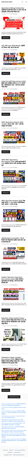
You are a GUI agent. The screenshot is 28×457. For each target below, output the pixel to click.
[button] (22, 2)
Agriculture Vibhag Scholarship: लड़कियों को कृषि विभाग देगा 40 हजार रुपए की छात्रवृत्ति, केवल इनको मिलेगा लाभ (13, 10)
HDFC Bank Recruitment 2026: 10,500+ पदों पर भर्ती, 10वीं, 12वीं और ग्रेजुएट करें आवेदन (12, 124)
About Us (11, 450)
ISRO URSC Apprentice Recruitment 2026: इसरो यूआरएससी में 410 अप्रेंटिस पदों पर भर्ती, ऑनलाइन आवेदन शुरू (13, 162)
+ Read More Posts (14, 397)
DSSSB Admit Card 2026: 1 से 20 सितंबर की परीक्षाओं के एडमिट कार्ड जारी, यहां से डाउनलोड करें (13, 240)
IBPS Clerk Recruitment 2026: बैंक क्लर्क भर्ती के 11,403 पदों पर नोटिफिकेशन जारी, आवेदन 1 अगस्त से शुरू (13, 202)
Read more (6, 37)
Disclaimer (10, 452)
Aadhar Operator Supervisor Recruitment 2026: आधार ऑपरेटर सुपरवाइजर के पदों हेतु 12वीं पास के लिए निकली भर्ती (12, 280)
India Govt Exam (6, 2)
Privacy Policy (17, 452)
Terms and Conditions (20, 450)
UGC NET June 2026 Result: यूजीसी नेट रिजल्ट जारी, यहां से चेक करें (13, 46)
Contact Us (5, 450)
